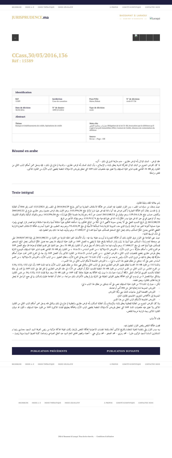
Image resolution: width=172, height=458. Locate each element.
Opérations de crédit (53, 125)
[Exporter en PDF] (149, 37)
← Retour (15, 38)
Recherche (17, 7)
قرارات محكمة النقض (97, 125)
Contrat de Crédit (124, 128)
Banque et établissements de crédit (29, 125)
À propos (114, 7)
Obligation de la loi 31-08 (117, 125)
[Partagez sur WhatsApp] (136, 37)
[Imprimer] (156, 37)
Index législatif (65, 7)
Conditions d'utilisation (105, 436)
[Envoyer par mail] (142, 37)
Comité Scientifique (131, 7)
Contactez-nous (152, 7)
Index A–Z (29, 7)
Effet (114, 128)
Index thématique (46, 7)
